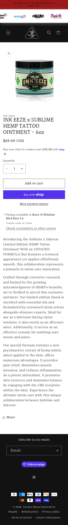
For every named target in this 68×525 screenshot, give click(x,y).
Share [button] (10, 417)
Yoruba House (31, 507)
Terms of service (22, 517)
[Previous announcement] (6, 4)
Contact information (48, 517)
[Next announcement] (61, 4)
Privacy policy (51, 511)
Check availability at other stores (31, 228)
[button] (8, 32)
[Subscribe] (57, 450)
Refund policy (30, 511)
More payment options (34, 203)
